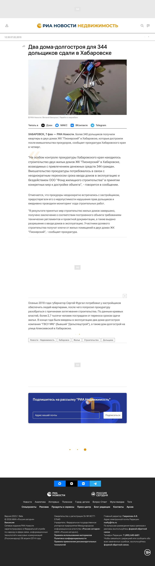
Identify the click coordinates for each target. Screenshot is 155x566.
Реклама (44, 507)
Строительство (91, 340)
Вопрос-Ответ (100, 502)
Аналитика (40, 502)
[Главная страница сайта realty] (78, 25)
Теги (129, 502)
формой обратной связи (116, 544)
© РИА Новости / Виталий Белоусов (43, 117)
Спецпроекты (29, 507)
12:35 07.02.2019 (13, 37)
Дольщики (108, 340)
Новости (27, 502)
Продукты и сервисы (63, 507)
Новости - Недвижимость (42, 340)
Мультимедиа (117, 502)
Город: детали (82, 502)
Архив (130, 507)
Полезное (67, 502)
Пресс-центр (84, 507)
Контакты (118, 507)
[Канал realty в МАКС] (60, 484)
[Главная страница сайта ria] (55, 25)
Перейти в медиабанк (69, 117)
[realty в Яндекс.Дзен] (71, 484)
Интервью (54, 502)
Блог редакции (102, 507)
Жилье (77, 340)
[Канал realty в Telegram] (95, 484)
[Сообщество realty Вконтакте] (83, 484)
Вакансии (9, 522)
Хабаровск (64, 340)
